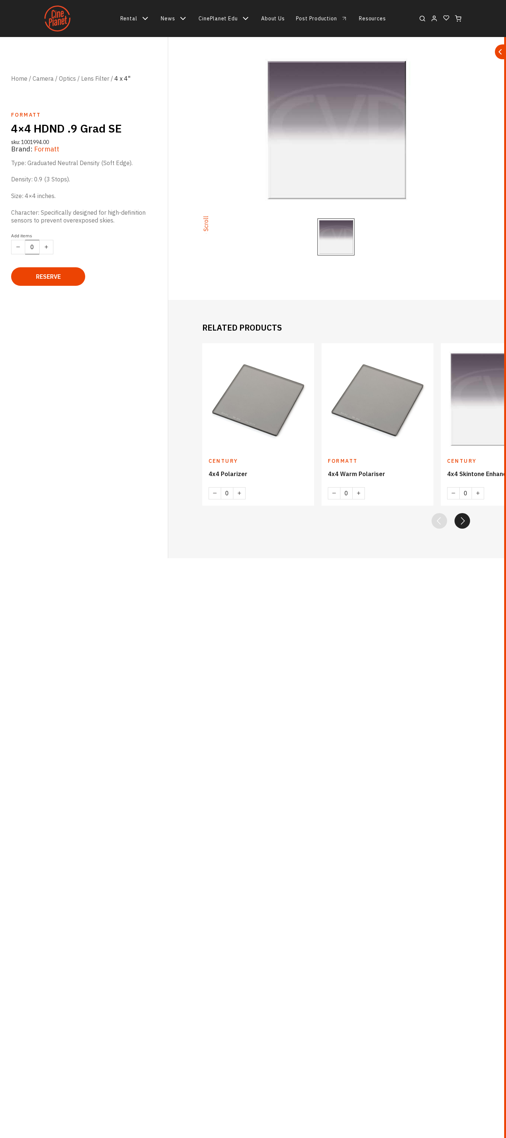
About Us (272, 18)
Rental (128, 18)
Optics (67, 78)
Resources (372, 18)
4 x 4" (122, 78)
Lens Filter (95, 78)
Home (19, 78)
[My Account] (434, 18)
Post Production (316, 18)
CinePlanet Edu (218, 18)
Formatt (46, 149)
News (168, 18)
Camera (43, 78)
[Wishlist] (446, 18)
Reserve (48, 276)
